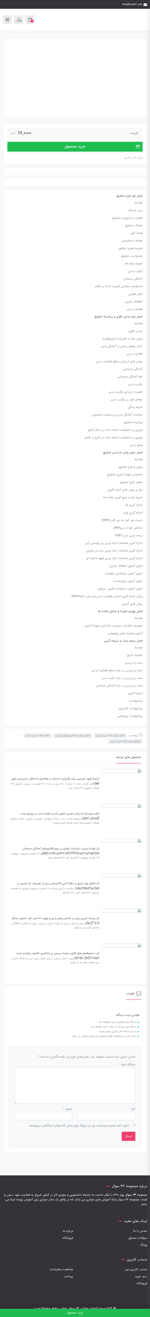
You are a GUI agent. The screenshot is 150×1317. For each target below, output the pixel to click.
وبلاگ (143, 1245)
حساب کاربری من (136, 1269)
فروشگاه (67, 1238)
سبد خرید (141, 1276)
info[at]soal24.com (132, 4)
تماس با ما (140, 1231)
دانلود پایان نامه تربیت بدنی (110, 735)
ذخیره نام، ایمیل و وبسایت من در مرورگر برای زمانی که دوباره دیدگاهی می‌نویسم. (79, 1126)
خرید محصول (75, 146)
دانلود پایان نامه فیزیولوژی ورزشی (72, 735)
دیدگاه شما (127, 1065)
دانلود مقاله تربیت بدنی (37, 735)
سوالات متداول (137, 1238)
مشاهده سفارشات (61, 1269)
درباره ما (68, 1231)
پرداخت (68, 1276)
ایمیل (67, 1109)
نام (132, 1109)
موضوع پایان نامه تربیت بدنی (125, 741)
